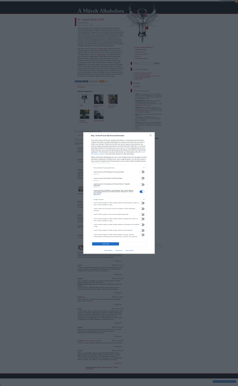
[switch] (142, 172)
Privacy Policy (130, 250)
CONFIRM (105, 244)
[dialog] (119, 193)
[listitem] (119, 168)
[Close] (151, 136)
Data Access (119, 250)
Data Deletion (108, 250)
